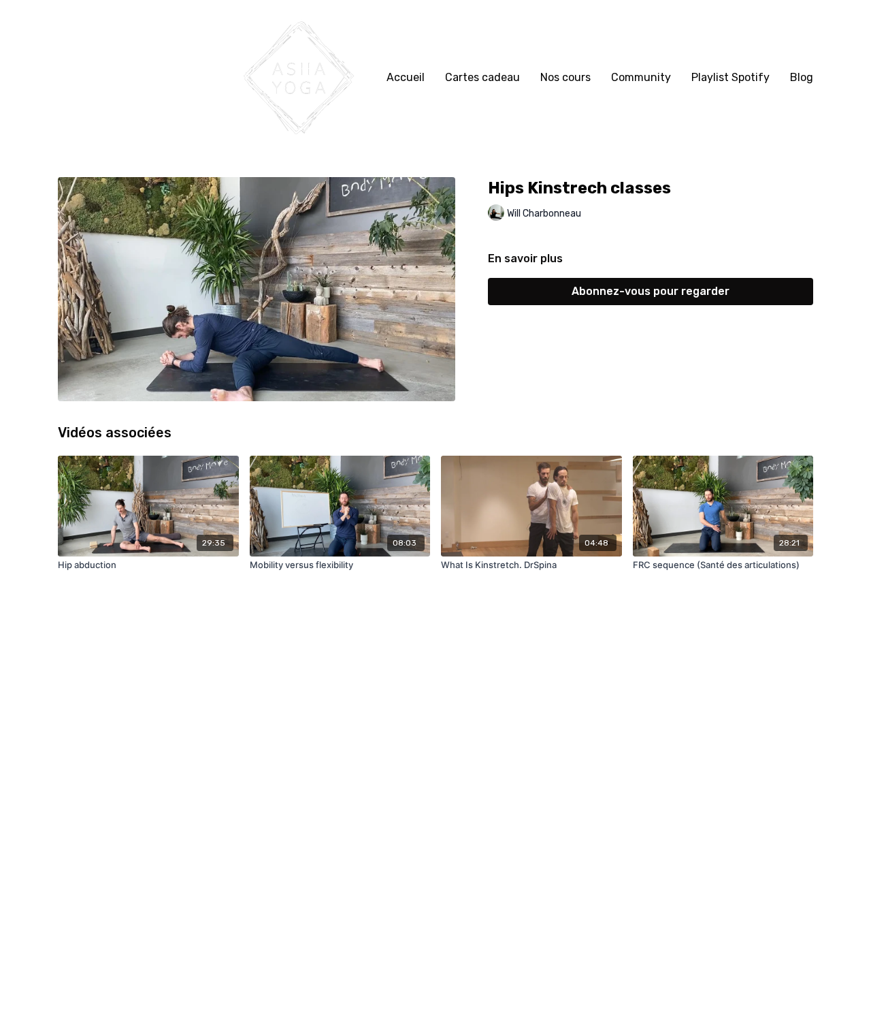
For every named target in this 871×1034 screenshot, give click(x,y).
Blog (801, 77)
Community (641, 77)
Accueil (406, 77)
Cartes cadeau (482, 77)
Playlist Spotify (730, 77)
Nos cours (565, 77)
